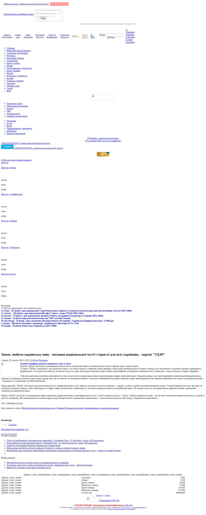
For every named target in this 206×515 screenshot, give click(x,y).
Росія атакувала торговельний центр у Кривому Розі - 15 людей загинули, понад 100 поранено (52, 443)
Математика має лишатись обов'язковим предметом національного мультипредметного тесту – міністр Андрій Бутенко (64, 450)
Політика (11, 55)
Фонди (10, 108)
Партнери (11, 121)
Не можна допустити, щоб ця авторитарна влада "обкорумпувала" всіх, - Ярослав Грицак (49, 465)
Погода (4, 162)
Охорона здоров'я (15, 81)
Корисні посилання (16, 133)
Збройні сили (13, 86)
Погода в (8, 274)
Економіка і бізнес (15, 58)
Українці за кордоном (17, 116)
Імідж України (13, 71)
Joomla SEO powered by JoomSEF (9, 434)
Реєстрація (18, 14)
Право (10, 66)
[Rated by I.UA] (93, 500)
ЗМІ (9, 111)
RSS (9, 91)
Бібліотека (12, 131)
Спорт (10, 88)
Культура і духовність (17, 76)
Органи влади (13, 113)
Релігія (10, 73)
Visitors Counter (103, 495)
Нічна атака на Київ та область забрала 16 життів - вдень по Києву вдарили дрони (46, 448)
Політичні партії (14, 103)
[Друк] (34, 360)
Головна (11, 48)
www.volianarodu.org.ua (139, 507)
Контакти (8, 14)
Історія (10, 78)
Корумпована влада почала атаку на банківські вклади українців (38, 462)
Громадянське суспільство (19, 68)
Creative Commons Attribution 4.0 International (121, 509)
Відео (9, 126)
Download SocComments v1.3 (14, 429)
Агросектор (12, 60)
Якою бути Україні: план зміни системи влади (29, 467)
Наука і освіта (13, 63)
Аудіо (9, 123)
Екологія (11, 83)
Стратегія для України (17, 53)
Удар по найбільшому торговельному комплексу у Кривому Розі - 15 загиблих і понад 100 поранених (55, 440)
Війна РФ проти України (19, 50)
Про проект (28, 14)
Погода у (8, 167)
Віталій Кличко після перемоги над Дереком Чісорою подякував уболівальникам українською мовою (70, 408)
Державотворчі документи (19, 128)
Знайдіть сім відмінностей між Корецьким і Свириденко (33, 445)
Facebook (12, 425)
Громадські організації (17, 106)
